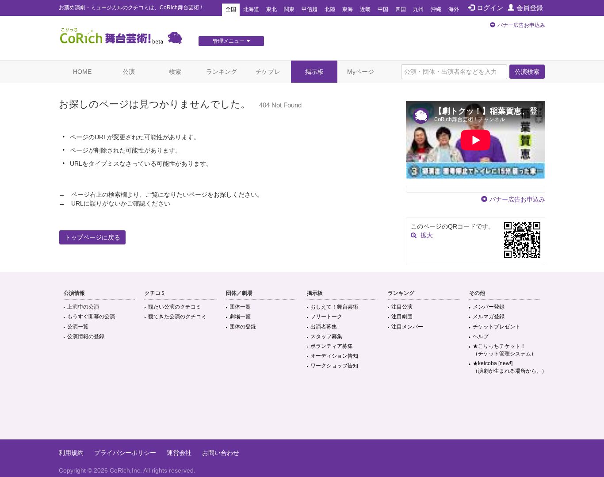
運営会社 (179, 452)
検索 (175, 71)
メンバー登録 (489, 307)
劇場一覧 (240, 316)
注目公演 (402, 307)
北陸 (330, 9)
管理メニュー (229, 41)
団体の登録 (242, 327)
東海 (347, 9)
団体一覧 (240, 307)
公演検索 (527, 71)
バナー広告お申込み (521, 25)
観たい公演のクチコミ (174, 307)
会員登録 (529, 7)
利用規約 (71, 452)
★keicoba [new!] (510, 367)
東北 (271, 9)
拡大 (427, 235)
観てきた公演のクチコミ (177, 316)
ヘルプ (481, 336)
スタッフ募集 (326, 336)
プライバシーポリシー (125, 452)
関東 (289, 9)
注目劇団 (402, 316)
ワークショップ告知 (334, 366)
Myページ (360, 71)
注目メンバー (407, 327)
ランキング (221, 71)
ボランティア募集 (331, 346)
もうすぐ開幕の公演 (91, 316)
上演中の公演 (83, 307)
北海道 (251, 9)
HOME (82, 71)
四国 (400, 9)
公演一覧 (77, 327)
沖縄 (436, 9)
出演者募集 (323, 327)
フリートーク (326, 316)
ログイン (490, 7)
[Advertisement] (302, 411)
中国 (383, 9)
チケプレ (268, 71)
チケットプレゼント (496, 327)
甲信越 (309, 9)
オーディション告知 (334, 356)
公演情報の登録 (85, 336)
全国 (231, 9)
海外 (453, 9)
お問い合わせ (220, 452)
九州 (418, 9)
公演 (128, 71)
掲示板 (314, 71)
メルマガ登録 (489, 316)
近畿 (365, 9)
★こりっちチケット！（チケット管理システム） (504, 350)
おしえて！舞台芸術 (334, 307)
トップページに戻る (92, 237)
